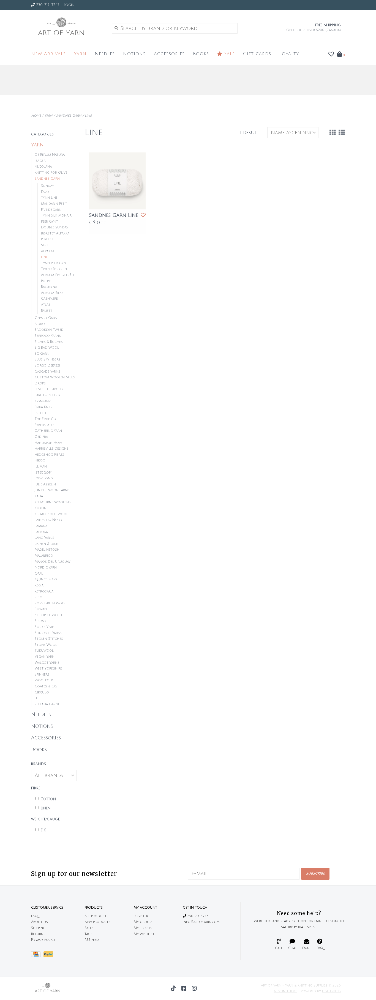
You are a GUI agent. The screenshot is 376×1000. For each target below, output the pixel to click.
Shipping (38, 928)
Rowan (41, 609)
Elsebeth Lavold (49, 389)
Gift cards (257, 53)
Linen (45, 808)
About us (39, 922)
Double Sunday (54, 227)
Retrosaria (44, 591)
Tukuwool (44, 650)
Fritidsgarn (51, 210)
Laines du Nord (48, 520)
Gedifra (41, 437)
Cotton (48, 799)
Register (141, 916)
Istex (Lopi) (44, 472)
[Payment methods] (37, 956)
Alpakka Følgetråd (57, 275)
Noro (40, 324)
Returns (38, 934)
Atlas (45, 305)
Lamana (41, 526)
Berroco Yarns (48, 336)
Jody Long (44, 478)
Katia (39, 496)
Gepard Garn (46, 318)
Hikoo (40, 460)
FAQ (34, 916)
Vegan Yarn (45, 657)
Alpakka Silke (52, 293)
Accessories (169, 53)
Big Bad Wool (47, 347)
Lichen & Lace (46, 544)
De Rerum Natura (50, 155)
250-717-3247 (197, 916)
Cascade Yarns (47, 371)
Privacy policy (43, 940)
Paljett (46, 311)
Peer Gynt (49, 221)
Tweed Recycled (55, 269)
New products (97, 922)
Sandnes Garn (68, 116)
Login (69, 5)
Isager (40, 161)
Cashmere (49, 298)
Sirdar (40, 621)
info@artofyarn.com (201, 922)
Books (201, 53)
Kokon (41, 508)
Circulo (42, 692)
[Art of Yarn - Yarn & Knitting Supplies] (67, 28)
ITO (37, 698)
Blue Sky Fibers (47, 359)
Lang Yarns (44, 538)
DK (43, 830)
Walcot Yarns (47, 663)
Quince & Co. (46, 579)
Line (88, 116)
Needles (105, 53)
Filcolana (43, 166)
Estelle (41, 413)
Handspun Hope (48, 443)
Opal (39, 573)
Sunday (47, 186)
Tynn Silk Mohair (56, 215)
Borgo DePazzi (47, 365)
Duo (45, 192)
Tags (88, 934)
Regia (39, 585)
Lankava (41, 532)
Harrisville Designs (52, 448)
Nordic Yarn (46, 567)
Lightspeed (331, 991)
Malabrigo (44, 556)
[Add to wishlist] (143, 215)
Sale (228, 53)
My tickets (143, 928)
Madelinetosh (47, 549)
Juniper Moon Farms (52, 490)
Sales (89, 928)
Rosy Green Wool (50, 603)
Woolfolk (44, 680)
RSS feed (92, 940)
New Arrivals (48, 53)
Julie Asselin (45, 484)
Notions (134, 53)
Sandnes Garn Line (113, 215)
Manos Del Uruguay (52, 562)
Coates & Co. (46, 686)
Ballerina (49, 287)
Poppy (46, 281)
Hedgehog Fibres (49, 455)
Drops (40, 383)
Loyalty (289, 53)
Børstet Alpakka (55, 233)
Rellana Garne (47, 704)
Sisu (44, 245)
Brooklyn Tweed (49, 330)
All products (96, 916)
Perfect (47, 239)
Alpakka (47, 251)
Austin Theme (285, 991)
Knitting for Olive (51, 172)
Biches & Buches (49, 342)
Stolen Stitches (49, 639)
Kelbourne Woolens (53, 502)
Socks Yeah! (45, 627)
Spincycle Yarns (48, 633)
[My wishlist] (331, 54)
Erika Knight (45, 407)
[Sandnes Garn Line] (117, 180)
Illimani (41, 466)
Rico (38, 597)
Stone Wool (46, 645)
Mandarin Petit (54, 204)
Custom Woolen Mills (55, 377)
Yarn (80, 53)
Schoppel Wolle (49, 615)
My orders (143, 922)
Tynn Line (49, 198)
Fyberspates (45, 425)
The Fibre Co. (45, 419)
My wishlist (144, 934)
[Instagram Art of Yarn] (194, 988)
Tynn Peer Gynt (54, 263)
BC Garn (42, 354)
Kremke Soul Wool (51, 514)
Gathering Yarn (48, 431)
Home (36, 116)
